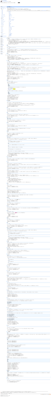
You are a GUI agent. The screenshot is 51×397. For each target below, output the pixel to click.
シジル (2, 25)
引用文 (9, 13)
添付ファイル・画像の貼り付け (11, 19)
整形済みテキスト (10, 14)
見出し (9, 16)
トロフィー (3, 34)
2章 (2, 10)
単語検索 (14, 2)
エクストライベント (3, 33)
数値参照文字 (10, 35)
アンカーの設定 (10, 27)
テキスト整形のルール (9, 11)
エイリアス (10, 32)
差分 (6, 2)
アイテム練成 (3, 19)
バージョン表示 (10, 29)
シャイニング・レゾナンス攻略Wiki (5, 1)
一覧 (12, 2)
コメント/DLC (2, 45)
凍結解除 (5, 2)
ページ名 (10, 30)
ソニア (1, 43)
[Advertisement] (10, 5)
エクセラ (2, 47)
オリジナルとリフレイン (3, 7)
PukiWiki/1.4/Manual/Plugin (44, 10)
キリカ (2, 27)
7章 (2, 13)
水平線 (9, 18)
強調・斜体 (10, 23)
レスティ (2, 30)
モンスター (3, 23)
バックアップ (9, 2)
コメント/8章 (2, 39)
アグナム (2, 29)
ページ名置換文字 (10, 33)
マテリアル (3, 20)
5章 (2, 12)
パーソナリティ (3, 22)
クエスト (2, 15)
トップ (1, 2)
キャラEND (3, 17)
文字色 (9, 24)
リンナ (2, 28)
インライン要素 (9, 21)
